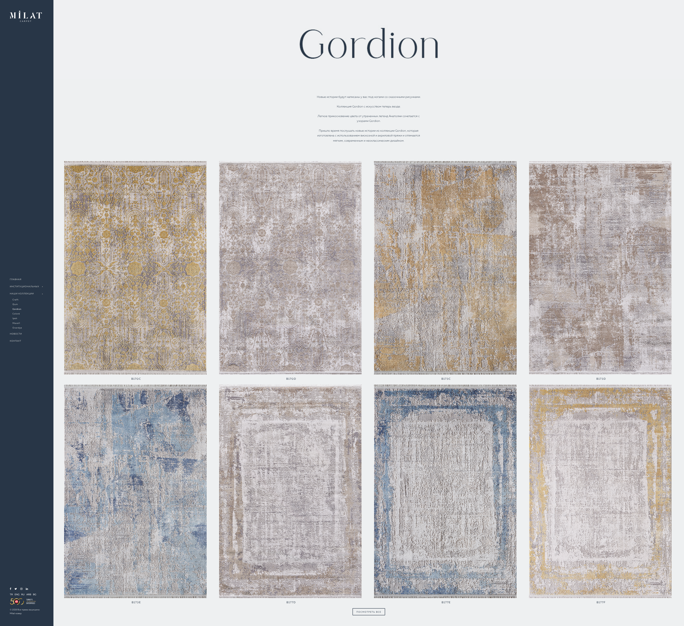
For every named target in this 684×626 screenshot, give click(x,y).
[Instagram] (21, 589)
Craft (15, 300)
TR (11, 594)
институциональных (24, 287)
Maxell (16, 323)
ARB (28, 594)
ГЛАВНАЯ (15, 279)
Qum (15, 304)
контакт (15, 341)
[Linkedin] (27, 589)
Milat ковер (16, 613)
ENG (17, 594)
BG (34, 594)
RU (23, 594)
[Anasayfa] (26, 16)
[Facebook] (10, 589)
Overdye (17, 328)
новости (16, 334)
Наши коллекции (22, 294)
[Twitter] (16, 589)
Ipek (14, 318)
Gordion (16, 309)
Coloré (16, 314)
